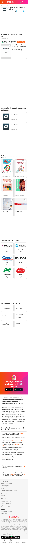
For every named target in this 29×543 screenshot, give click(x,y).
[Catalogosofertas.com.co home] (9, 1)
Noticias (3, 495)
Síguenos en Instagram (6, 503)
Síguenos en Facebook (6, 501)
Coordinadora (11, 5)
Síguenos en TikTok (5, 506)
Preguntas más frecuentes (6, 483)
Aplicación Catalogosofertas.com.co (9, 490)
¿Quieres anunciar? (5, 485)
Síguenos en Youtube (5, 505)
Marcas (2, 488)
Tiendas (5, 5)
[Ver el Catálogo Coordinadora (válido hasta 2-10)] (6, 51)
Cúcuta (21, 433)
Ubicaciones (17, 5)
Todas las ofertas (5, 486)
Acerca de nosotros (5, 492)
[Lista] (22, 2)
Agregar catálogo (5, 493)
